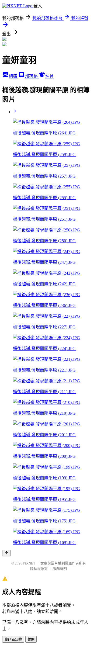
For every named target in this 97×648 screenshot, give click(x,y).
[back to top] (6, 553)
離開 (30, 639)
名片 (49, 76)
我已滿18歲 (13, 639)
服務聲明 (60, 569)
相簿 (13, 76)
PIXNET (29, 563)
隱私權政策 (39, 569)
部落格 (32, 76)
